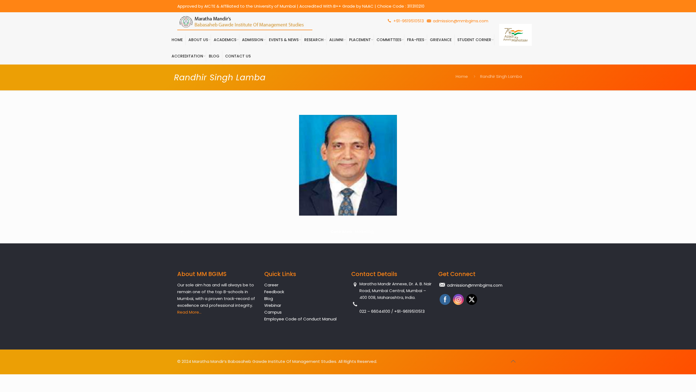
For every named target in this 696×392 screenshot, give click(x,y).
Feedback (274, 292)
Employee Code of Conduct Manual (300, 319)
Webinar (272, 305)
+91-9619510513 (408, 21)
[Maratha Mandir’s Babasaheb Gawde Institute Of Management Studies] (244, 22)
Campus (273, 312)
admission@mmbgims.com (460, 21)
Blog (268, 298)
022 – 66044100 (375, 311)
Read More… (189, 312)
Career (271, 285)
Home (462, 76)
